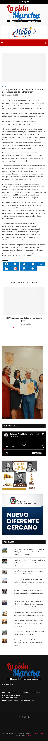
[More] (32, 268)
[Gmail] (15, 268)
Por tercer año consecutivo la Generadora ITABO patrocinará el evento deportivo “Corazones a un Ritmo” (29, 552)
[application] (22, 382)
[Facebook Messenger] (15, 264)
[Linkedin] (7, 268)
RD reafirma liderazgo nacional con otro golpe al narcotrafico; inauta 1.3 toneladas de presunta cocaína (29, 593)
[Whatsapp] (41, 264)
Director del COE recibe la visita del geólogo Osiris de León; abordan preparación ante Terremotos (29, 623)
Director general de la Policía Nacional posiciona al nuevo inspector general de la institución (29, 642)
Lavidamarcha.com (37, 733)
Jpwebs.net (28, 735)
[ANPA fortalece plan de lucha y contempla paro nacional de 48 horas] (24, 301)
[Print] (24, 268)
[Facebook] (7, 264)
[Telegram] (32, 264)
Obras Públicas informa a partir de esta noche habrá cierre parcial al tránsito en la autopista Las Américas (29, 582)
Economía (5, 86)
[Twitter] (24, 264)
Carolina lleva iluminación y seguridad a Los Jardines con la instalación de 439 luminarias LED (29, 563)
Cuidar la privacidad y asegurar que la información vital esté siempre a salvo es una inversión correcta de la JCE (28, 604)
